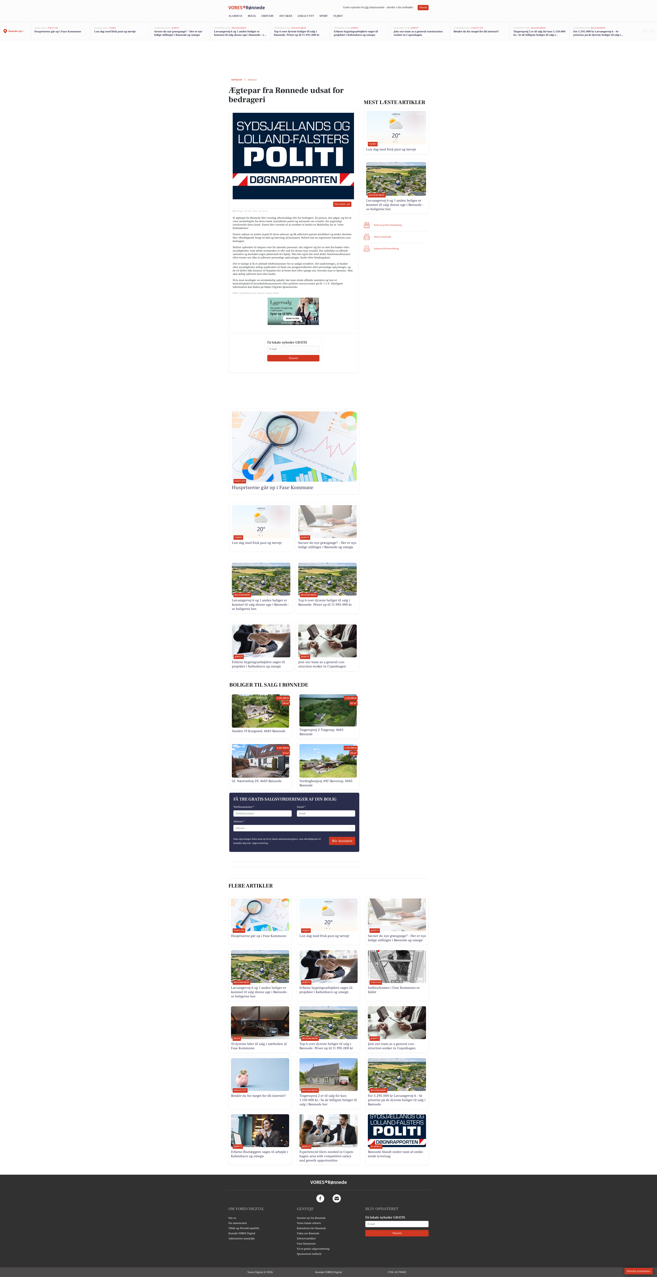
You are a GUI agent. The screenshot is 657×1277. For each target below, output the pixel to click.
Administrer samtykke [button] (241, 1238)
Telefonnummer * (243, 807)
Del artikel (340, 204)
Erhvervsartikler (306, 1238)
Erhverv (267, 16)
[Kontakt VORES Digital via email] (337, 1198)
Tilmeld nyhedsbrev (638, 1271)
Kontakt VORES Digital (241, 1233)
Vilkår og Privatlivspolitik (243, 1228)
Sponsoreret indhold (309, 1254)
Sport (323, 16)
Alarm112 (235, 16)
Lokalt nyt (306, 16)
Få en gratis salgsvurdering (313, 1248)
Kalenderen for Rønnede (311, 1228)
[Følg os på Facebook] (320, 1198)
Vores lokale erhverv (309, 1223)
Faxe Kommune (306, 1243)
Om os (232, 1218)
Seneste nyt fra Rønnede (311, 1218)
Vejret (338, 16)
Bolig (252, 16)
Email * (301, 807)
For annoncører (237, 1223)
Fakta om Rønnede (308, 1233)
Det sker (285, 16)
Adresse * (238, 821)
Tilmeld (423, 7)
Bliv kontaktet (342, 841)
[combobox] (235, 828)
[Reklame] (293, 311)
